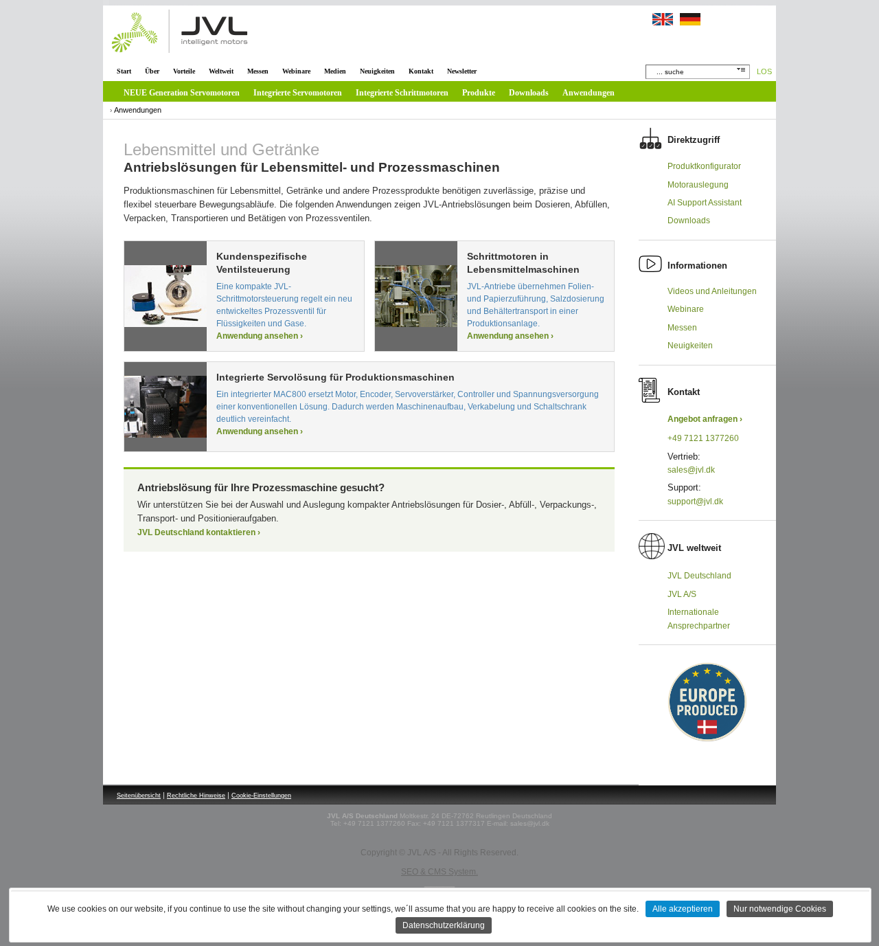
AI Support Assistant (704, 202)
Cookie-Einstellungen (261, 795)
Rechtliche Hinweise (196, 795)
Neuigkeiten (377, 71)
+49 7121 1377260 (703, 438)
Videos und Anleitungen (712, 291)
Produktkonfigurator (704, 166)
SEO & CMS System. (439, 872)
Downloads (529, 93)
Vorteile (184, 71)
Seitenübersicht (139, 795)
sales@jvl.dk (691, 470)
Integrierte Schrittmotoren (402, 93)
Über (152, 71)
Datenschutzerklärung (443, 925)
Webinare (296, 71)
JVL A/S (681, 594)
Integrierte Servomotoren (297, 93)
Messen (258, 71)
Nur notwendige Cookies (779, 909)
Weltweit (221, 71)
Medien (335, 71)
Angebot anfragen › (704, 419)
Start (124, 71)
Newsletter (462, 71)
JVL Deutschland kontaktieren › (198, 532)
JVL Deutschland (699, 576)
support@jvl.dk (695, 501)
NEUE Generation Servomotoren (182, 93)
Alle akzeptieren (682, 909)
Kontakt (421, 71)
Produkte (478, 93)
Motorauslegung (698, 185)
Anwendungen (588, 93)
